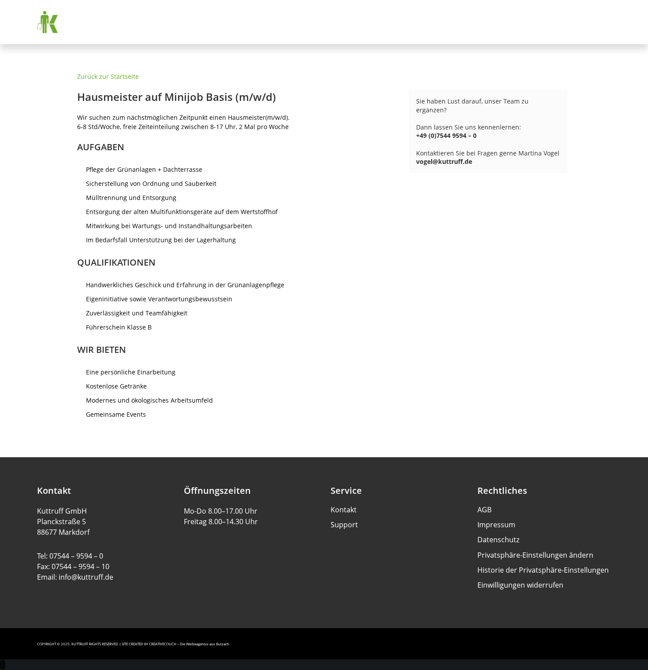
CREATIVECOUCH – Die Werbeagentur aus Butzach (189, 643)
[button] (535, 555)
